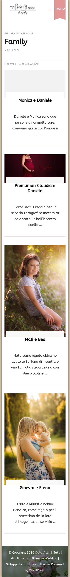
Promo (60, 8)
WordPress (36, 570)
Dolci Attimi (43, 552)
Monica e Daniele (35, 100)
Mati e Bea (35, 339)
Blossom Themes (38, 564)
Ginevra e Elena (35, 487)
